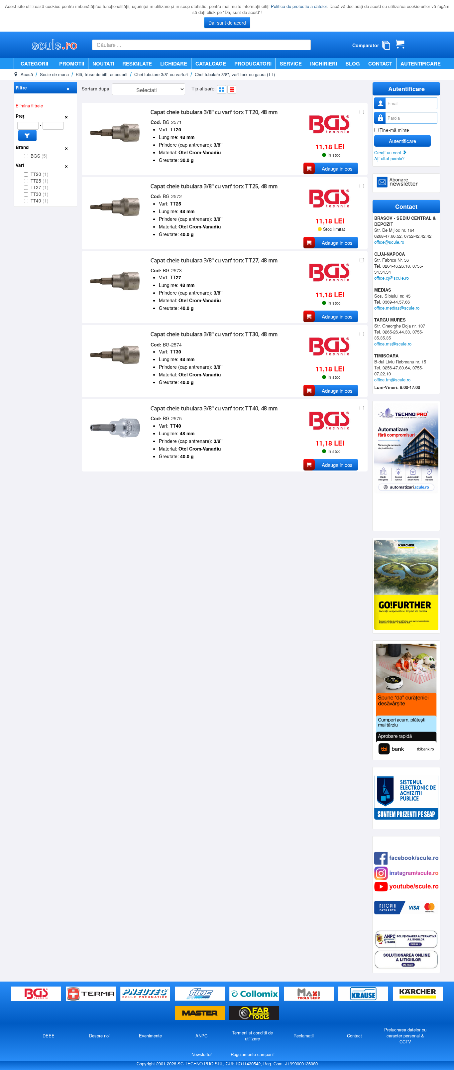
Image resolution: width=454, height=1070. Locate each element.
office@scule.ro (389, 242)
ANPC (201, 1035)
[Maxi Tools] (309, 994)
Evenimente (150, 1035)
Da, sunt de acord (227, 22)
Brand (22, 147)
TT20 (40, 174)
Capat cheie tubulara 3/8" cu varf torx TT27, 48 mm (214, 260)
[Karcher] (417, 994)
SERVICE (291, 63)
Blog (352, 63)
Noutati (103, 63)
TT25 (40, 181)
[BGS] (37, 994)
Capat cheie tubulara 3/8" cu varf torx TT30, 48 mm (214, 334)
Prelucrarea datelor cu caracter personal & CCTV (405, 1035)
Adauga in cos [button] (337, 168)
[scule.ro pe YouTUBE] (406, 886)
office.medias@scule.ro (396, 308)
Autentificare (420, 63)
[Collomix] (255, 994)
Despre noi (99, 1035)
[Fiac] (200, 994)
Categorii (34, 63)
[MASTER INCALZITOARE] (200, 1013)
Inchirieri (323, 63)
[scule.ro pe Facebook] (406, 858)
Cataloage (210, 63)
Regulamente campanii (253, 1054)
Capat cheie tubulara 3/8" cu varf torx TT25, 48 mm (214, 186)
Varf (20, 165)
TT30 (40, 194)
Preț (20, 116)
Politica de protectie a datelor (299, 6)
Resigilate (137, 63)
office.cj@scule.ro (391, 278)
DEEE (49, 1035)
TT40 (40, 201)
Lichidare (173, 63)
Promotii (71, 63)
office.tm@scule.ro (392, 379)
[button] (27, 135)
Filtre (21, 87)
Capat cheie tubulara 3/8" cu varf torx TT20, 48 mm (214, 112)
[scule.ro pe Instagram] (406, 872)
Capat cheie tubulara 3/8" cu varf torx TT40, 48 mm (214, 408)
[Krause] (364, 994)
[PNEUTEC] (146, 994)
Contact (380, 63)
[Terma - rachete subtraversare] (91, 994)
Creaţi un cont (388, 152)
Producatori (253, 63)
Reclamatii (303, 1035)
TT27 (40, 187)
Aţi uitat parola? (389, 158)
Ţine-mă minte (394, 130)
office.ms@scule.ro (392, 343)
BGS (39, 156)
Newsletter (201, 1054)
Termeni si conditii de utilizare (252, 1035)
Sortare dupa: (97, 88)
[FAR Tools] (254, 1013)
